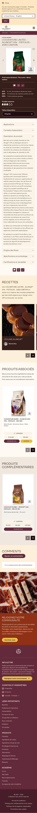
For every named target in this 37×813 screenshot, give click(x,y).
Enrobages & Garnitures (10, 746)
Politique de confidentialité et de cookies (18, 803)
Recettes (5, 705)
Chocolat (5, 32)
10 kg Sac (11, 437)
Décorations (6, 752)
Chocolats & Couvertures (17, 32)
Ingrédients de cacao (9, 739)
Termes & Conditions (18, 800)
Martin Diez (13, 344)
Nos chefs (5, 774)
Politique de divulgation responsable (18, 806)
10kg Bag (27, 525)
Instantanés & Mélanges (10, 759)
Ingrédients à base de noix (11, 743)
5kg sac (25, 437)
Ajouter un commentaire (13, 556)
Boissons (5, 762)
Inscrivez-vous (9, 640)
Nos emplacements (8, 778)
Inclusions (5, 749)
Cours (4, 771)
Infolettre (5, 724)
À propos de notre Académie (11, 784)
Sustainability (6, 711)
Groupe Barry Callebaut (10, 718)
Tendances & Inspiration (10, 708)
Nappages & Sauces (8, 756)
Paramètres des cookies (19, 809)
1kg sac (8, 525)
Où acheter (5, 727)
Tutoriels (5, 781)
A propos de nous (8, 714)
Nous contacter (7, 721)
